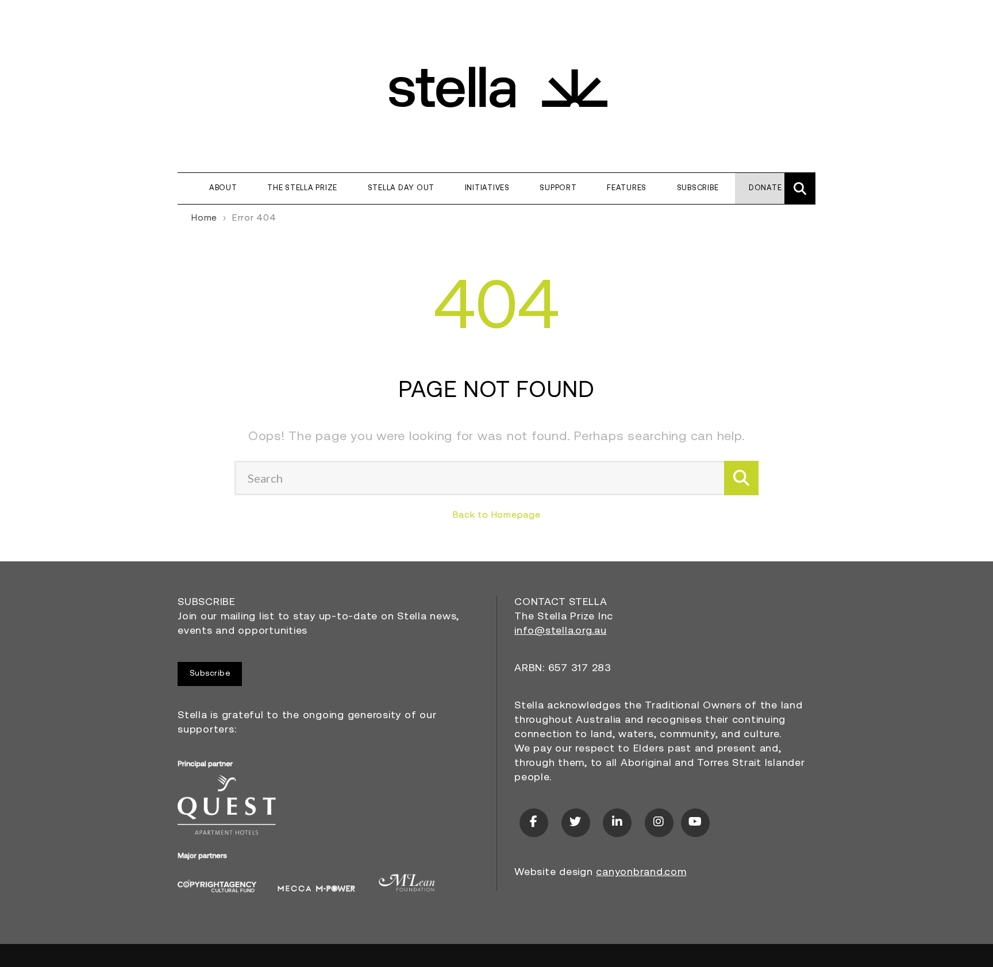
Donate (765, 188)
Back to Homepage (497, 515)
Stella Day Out (401, 188)
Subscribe (698, 188)
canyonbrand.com (641, 873)
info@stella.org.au (560, 631)
